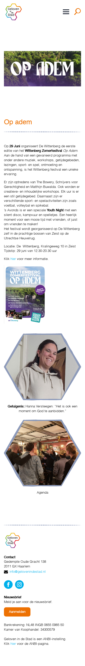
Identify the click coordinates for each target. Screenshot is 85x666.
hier (13, 259)
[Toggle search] (78, 13)
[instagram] (19, 584)
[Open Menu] (66, 12)
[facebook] (8, 584)
